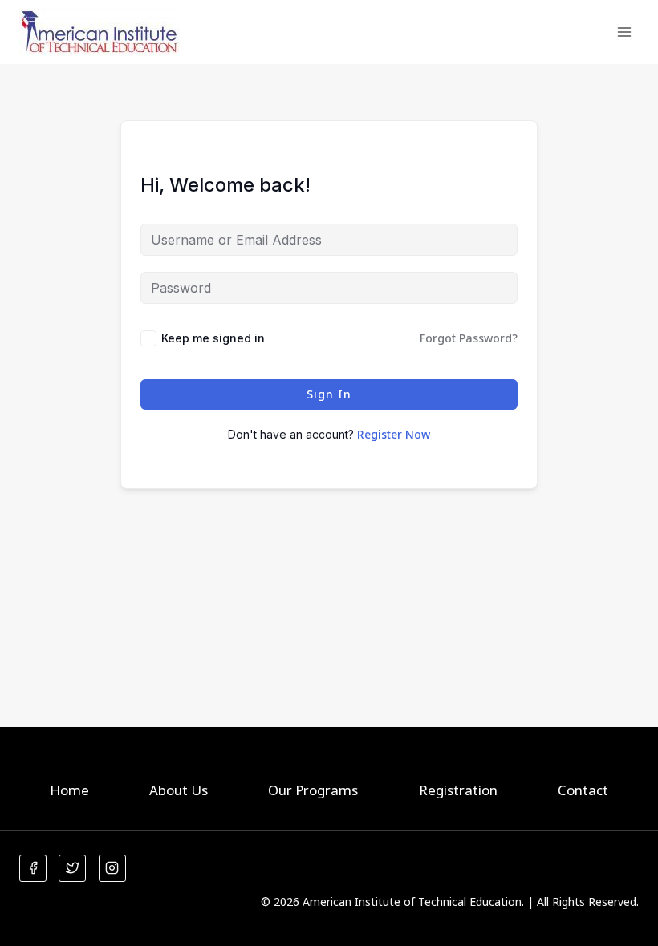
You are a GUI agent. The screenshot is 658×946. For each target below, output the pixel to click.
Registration (458, 790)
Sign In (329, 394)
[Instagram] (112, 868)
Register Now (393, 434)
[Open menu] (624, 31)
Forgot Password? (469, 338)
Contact (583, 790)
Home (69, 790)
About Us (178, 790)
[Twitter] (72, 868)
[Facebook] (33, 868)
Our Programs (313, 790)
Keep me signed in (213, 338)
